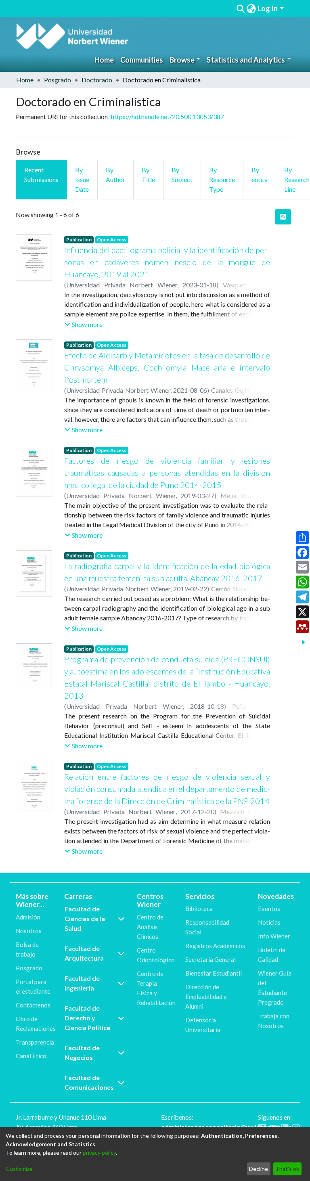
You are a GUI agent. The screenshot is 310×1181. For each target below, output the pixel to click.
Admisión (28, 917)
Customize (19, 1168)
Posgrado (57, 80)
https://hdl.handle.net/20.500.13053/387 (167, 116)
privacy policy (99, 1152)
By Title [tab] (148, 174)
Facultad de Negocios (82, 1052)
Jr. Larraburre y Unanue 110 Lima (61, 1117)
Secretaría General (210, 959)
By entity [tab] (259, 174)
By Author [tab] (115, 174)
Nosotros (29, 930)
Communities (141, 59)
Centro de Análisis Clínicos (150, 926)
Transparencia (35, 1042)
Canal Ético (31, 1056)
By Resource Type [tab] (222, 179)
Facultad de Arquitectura (84, 953)
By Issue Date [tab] (82, 179)
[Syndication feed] (283, 216)
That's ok (287, 1168)
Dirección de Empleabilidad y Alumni (206, 996)
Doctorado (97, 80)
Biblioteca (199, 908)
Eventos (269, 908)
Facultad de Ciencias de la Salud (85, 918)
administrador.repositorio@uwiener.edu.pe (226, 1127)
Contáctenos (33, 1005)
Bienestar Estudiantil (213, 973)
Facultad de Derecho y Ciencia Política (87, 1017)
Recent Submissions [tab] (41, 174)
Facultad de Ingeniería (82, 983)
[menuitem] (251, 8)
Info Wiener (274, 936)
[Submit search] (240, 9)
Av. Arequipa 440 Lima (46, 1127)
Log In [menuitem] (268, 8)
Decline (258, 1168)
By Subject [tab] (182, 174)
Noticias (269, 922)
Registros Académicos (215, 945)
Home (104, 59)
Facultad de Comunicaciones (89, 1082)
